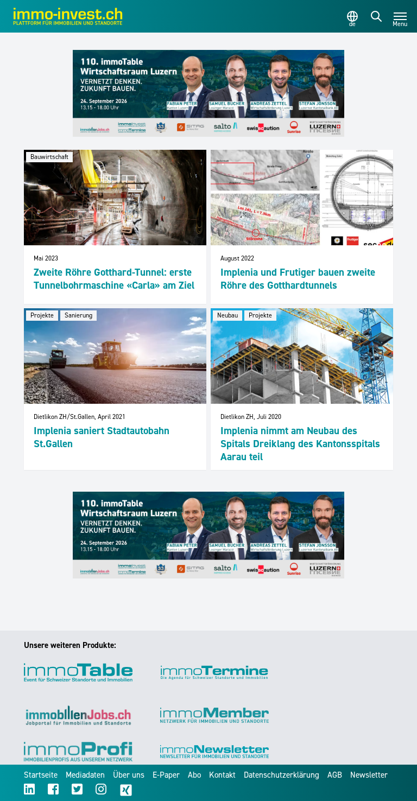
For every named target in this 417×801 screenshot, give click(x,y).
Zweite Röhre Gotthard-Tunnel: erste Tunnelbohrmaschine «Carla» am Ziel (114, 278)
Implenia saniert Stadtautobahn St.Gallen (101, 437)
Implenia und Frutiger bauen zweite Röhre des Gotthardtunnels (297, 278)
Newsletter (369, 775)
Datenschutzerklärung (281, 775)
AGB (334, 775)
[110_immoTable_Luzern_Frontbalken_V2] (208, 93)
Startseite (41, 775)
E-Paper (166, 775)
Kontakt (222, 775)
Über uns (128, 775)
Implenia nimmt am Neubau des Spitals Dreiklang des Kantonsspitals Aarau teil (300, 443)
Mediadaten (85, 775)
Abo (194, 775)
